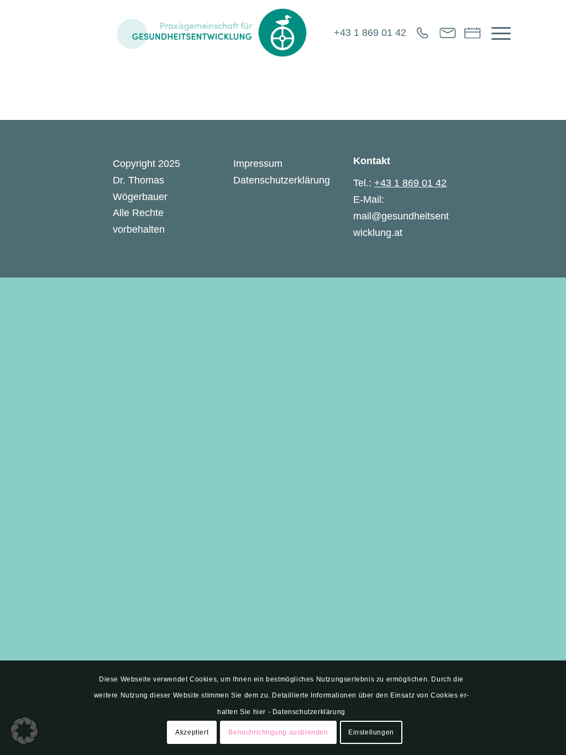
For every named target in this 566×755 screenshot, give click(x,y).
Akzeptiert (191, 732)
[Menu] (497, 32)
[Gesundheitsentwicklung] (212, 32)
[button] (24, 730)
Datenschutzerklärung (281, 180)
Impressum (257, 163)
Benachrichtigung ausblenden (278, 732)
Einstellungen (371, 732)
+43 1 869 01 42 (370, 32)
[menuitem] (497, 32)
